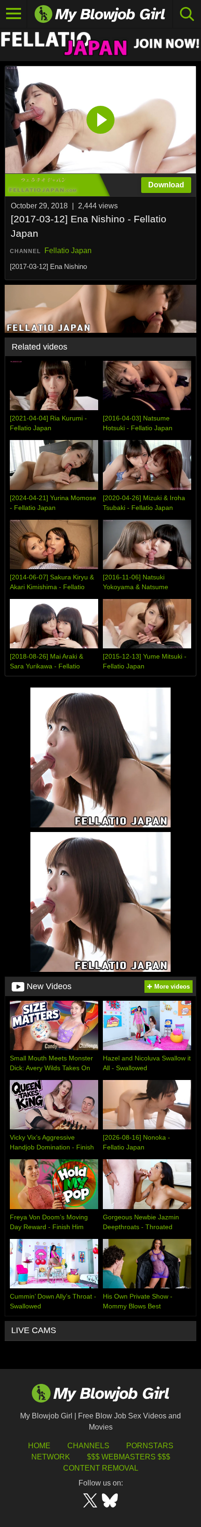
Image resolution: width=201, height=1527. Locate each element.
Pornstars (149, 1446)
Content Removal (100, 1468)
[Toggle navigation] (13, 14)
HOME (39, 1446)
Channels (88, 1446)
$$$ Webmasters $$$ (128, 1457)
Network (50, 1457)
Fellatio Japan (68, 250)
